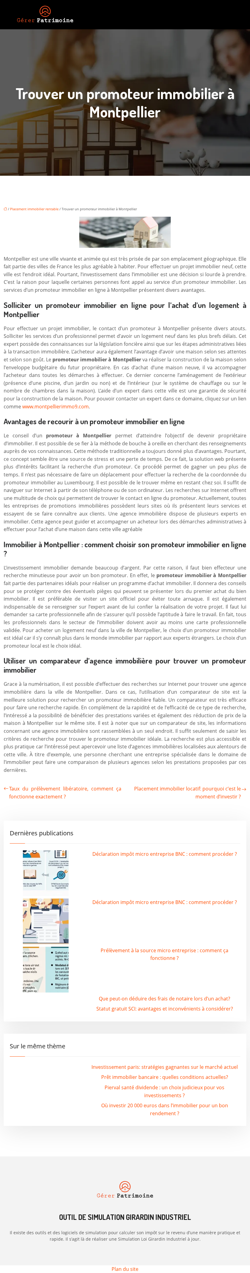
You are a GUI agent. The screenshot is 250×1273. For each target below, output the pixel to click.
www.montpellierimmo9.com (55, 406)
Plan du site (125, 1269)
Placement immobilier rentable (34, 209)
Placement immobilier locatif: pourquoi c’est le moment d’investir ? (187, 792)
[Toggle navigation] (228, 15)
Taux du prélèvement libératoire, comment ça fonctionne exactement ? (65, 792)
